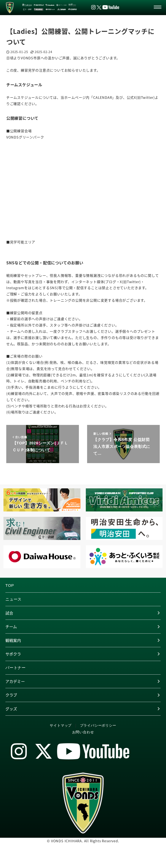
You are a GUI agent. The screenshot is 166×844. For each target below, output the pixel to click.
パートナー (15, 668)
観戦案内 (13, 640)
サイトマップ (61, 725)
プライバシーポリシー (98, 725)
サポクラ (13, 654)
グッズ (11, 708)
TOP (9, 585)
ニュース (13, 599)
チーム (11, 626)
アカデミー (15, 681)
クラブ (11, 695)
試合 (9, 613)
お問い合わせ (83, 732)
